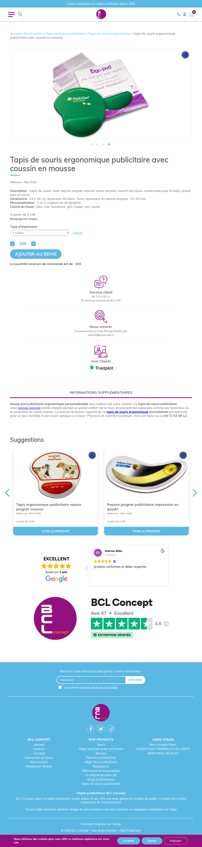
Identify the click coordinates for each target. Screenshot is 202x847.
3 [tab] (103, 144)
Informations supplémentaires (101, 392)
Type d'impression (23, 227)
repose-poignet (29, 408)
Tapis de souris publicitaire (65, 33)
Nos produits (33, 33)
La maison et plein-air (101, 775)
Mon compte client (163, 744)
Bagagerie (101, 766)
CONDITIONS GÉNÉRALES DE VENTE (163, 749)
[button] (87, 569)
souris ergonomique (133, 412)
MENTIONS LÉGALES (163, 753)
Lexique (39, 753)
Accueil (15, 33)
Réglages (175, 841)
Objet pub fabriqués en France (101, 749)
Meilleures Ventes (39, 766)
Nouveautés (39, 762)
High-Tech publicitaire (101, 762)
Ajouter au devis (36, 254)
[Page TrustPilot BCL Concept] (101, 618)
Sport (101, 744)
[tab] (101, 392)
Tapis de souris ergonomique (109, 33)
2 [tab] (97, 144)
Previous (32, 424)
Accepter (128, 841)
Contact (39, 749)
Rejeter (152, 841)
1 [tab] (91, 144)
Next (170, 424)
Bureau (101, 753)
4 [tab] (109, 144)
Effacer (78, 233)
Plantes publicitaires (101, 757)
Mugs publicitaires (100, 779)
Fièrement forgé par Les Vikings (101, 824)
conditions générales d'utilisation (98, 687)
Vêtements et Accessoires (101, 771)
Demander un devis (39, 757)
